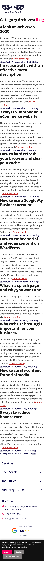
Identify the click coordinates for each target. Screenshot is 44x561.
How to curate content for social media (20, 372)
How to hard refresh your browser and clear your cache (21, 158)
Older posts (30, 453)
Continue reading (20, 59)
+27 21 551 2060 (13, 514)
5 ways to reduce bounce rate (15, 414)
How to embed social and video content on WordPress (19, 243)
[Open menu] (40, 9)
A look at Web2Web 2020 (17, 29)
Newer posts (6, 453)
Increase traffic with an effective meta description (21, 70)
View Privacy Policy (12, 557)
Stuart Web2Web (8, 62)
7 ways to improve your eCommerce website (21, 114)
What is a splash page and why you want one (20, 287)
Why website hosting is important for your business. (21, 328)
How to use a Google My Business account (21, 202)
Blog (36, 62)
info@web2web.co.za (15, 518)
